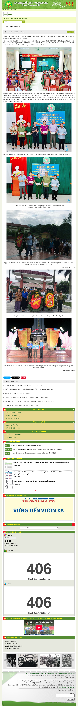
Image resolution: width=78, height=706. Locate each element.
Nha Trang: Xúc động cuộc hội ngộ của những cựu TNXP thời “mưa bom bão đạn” (28, 389)
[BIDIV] (36, 514)
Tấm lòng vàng (39, 422)
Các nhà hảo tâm (12, 425)
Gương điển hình (39, 431)
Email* (72, 693)
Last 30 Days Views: (11, 646)
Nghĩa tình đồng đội (13, 416)
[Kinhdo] (23, 503)
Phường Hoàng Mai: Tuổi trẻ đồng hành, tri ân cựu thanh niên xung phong (26, 397)
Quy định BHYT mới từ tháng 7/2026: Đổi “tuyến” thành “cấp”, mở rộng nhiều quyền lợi (41, 462)
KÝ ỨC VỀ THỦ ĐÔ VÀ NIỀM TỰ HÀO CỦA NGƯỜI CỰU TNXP (23, 385)
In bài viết (70, 32)
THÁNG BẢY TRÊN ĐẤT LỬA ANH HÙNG (17, 393)
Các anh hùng (11, 437)
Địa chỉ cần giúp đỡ (13, 428)
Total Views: (9, 648)
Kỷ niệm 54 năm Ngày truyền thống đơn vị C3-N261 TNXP (21, 405)
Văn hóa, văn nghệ (13, 418)
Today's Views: (10, 643)
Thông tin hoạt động (13, 413)
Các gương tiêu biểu (13, 434)
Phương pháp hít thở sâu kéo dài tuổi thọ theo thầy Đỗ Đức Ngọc (34, 481)
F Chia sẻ (7, 377)
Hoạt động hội (39, 409)
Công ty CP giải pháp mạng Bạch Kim (63, 702)
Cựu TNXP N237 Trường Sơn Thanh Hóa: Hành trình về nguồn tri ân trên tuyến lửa (29, 401)
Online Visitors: (10, 641)
